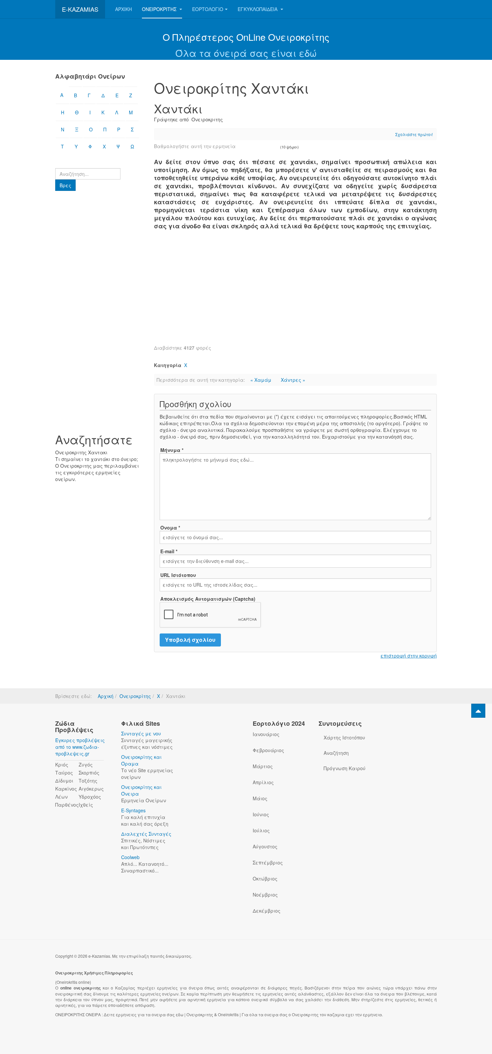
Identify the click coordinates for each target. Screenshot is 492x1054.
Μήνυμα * (171, 450)
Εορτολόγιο (207, 9)
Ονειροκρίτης (160, 9)
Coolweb (130, 857)
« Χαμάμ (261, 379)
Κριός (61, 764)
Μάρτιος (263, 766)
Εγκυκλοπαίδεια (258, 9)
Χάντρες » (293, 379)
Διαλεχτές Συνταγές (146, 833)
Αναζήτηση (336, 752)
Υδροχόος (90, 796)
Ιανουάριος (266, 734)
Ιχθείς (86, 804)
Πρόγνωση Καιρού (344, 768)
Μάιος (260, 798)
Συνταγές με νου (141, 733)
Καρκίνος (66, 788)
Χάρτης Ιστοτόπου (344, 737)
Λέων (61, 796)
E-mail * (168, 551)
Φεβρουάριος (268, 750)
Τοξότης (88, 780)
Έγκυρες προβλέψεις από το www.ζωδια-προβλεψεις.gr (80, 747)
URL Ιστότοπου (178, 575)
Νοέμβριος (265, 894)
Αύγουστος (265, 846)
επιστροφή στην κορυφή (409, 655)
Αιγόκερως (91, 788)
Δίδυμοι (64, 780)
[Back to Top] (478, 711)
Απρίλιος (263, 782)
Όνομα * (170, 527)
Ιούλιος (261, 830)
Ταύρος (64, 772)
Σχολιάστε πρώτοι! (414, 134)
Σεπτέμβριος (268, 862)
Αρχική (123, 9)
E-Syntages (133, 810)
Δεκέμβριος (266, 910)
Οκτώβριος (265, 878)
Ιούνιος (261, 814)
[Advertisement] (295, 291)
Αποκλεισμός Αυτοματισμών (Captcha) (207, 598)
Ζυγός (86, 764)
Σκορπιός (89, 772)
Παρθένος (67, 804)
